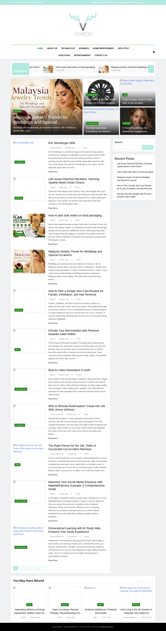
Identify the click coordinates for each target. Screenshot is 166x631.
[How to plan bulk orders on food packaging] (30, 70)
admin (52, 220)
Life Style (123, 48)
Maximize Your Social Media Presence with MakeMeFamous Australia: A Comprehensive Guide (76, 485)
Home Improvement (103, 48)
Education (64, 55)
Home (40, 48)
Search (118, 142)
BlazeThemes (107, 627)
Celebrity (19, 162)
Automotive (92, 95)
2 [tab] (141, 581)
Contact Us (101, 55)
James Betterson (57, 454)
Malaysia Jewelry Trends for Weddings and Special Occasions (118, 2)
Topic (100, 605)
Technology (68, 48)
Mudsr (52, 187)
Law (125, 95)
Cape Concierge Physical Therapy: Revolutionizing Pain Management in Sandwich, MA (65, 613)
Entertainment (82, 55)
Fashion (17, 111)
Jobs (17, 465)
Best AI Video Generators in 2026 (69, 370)
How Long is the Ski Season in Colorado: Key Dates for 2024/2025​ (136, 613)
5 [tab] (151, 581)
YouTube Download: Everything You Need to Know (98, 131)
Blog (17, 350)
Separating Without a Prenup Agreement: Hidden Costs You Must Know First (29, 613)
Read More (53, 172)
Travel (136, 605)
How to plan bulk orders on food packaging (57, 67)
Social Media (20, 501)
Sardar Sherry (56, 148)
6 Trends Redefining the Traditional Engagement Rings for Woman (134, 131)
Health (65, 605)
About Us (52, 48)
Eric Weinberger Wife (61, 143)
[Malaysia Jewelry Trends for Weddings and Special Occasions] (86, 70)
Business (84, 48)
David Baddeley (56, 414)
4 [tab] (148, 581)
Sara (95, 617)
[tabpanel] (29, 602)
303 (38, 568)
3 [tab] (145, 581)
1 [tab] (138, 581)
